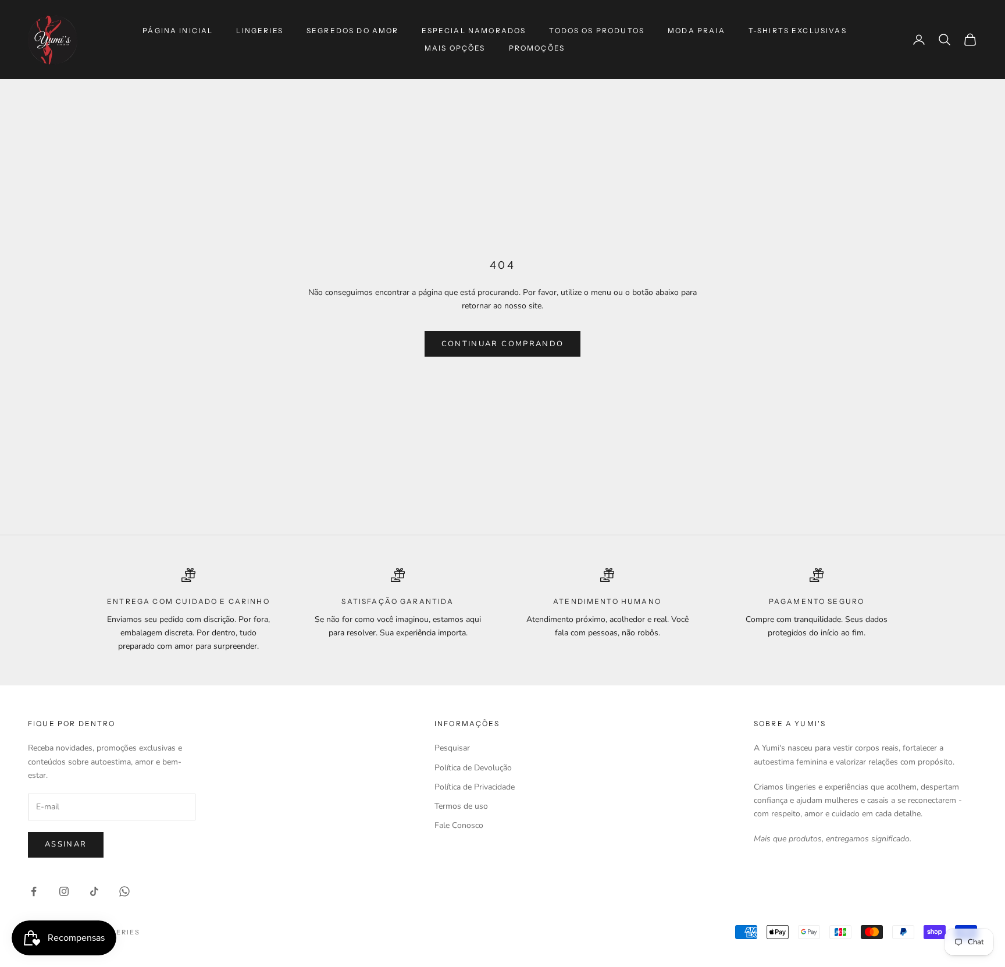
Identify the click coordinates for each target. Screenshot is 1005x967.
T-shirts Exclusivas (798, 30)
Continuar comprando (502, 344)
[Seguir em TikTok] (94, 891)
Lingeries (259, 30)
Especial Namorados (474, 30)
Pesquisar (452, 747)
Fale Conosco (458, 825)
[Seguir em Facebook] (34, 891)
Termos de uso (461, 806)
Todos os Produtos (596, 30)
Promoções (537, 48)
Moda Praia (696, 30)
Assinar (66, 844)
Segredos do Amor (353, 30)
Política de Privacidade (474, 786)
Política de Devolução (473, 767)
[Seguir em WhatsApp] (124, 891)
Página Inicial (177, 30)
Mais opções (455, 48)
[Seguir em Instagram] (64, 891)
